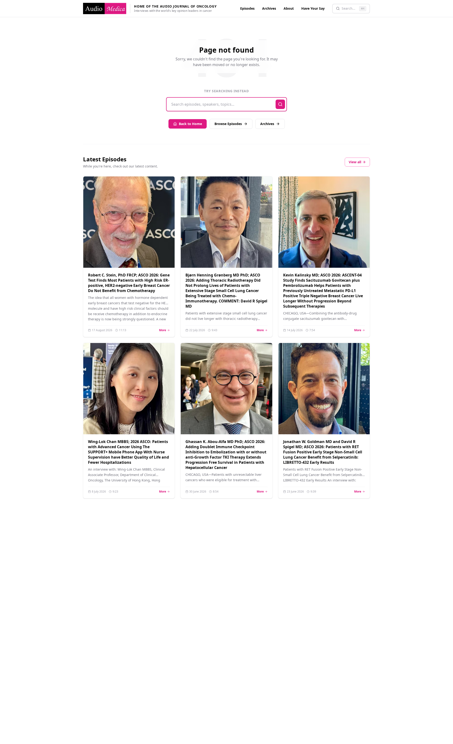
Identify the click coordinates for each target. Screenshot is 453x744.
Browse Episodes (228, 123)
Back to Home (190, 123)
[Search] (280, 104)
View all (355, 162)
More (164, 330)
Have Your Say (313, 8)
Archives (269, 8)
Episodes (247, 8)
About (289, 8)
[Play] (165, 258)
